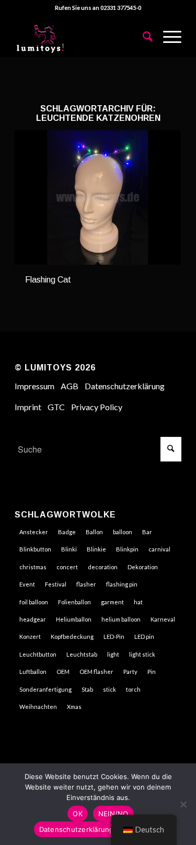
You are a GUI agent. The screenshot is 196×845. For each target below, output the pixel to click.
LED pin (144, 636)
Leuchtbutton (37, 654)
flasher (86, 584)
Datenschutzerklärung (125, 386)
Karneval (163, 619)
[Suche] (142, 36)
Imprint (28, 407)
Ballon (94, 531)
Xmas (74, 706)
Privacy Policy (96, 407)
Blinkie (96, 549)
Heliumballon (73, 619)
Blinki (69, 549)
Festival (55, 584)
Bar (147, 531)
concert (67, 567)
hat (138, 602)
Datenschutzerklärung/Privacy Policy (101, 829)
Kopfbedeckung (72, 636)
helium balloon (121, 619)
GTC (56, 407)
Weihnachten (38, 706)
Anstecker (33, 531)
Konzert (30, 636)
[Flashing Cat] (98, 197)
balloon (122, 531)
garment (112, 602)
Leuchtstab (81, 654)
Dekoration (143, 567)
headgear (32, 619)
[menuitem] (142, 36)
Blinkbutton (35, 549)
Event (27, 584)
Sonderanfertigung (45, 689)
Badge (67, 531)
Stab (87, 689)
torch (133, 689)
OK (78, 813)
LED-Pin (113, 636)
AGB (69, 386)
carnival (159, 549)
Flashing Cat (48, 279)
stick (109, 689)
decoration (103, 567)
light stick (142, 654)
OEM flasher (96, 671)
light (113, 654)
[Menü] (167, 36)
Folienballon (74, 602)
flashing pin (121, 584)
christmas (33, 567)
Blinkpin (127, 549)
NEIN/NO (113, 813)
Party (130, 671)
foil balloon (33, 602)
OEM (63, 671)
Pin (151, 671)
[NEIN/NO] (183, 804)
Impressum (34, 386)
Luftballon (33, 671)
